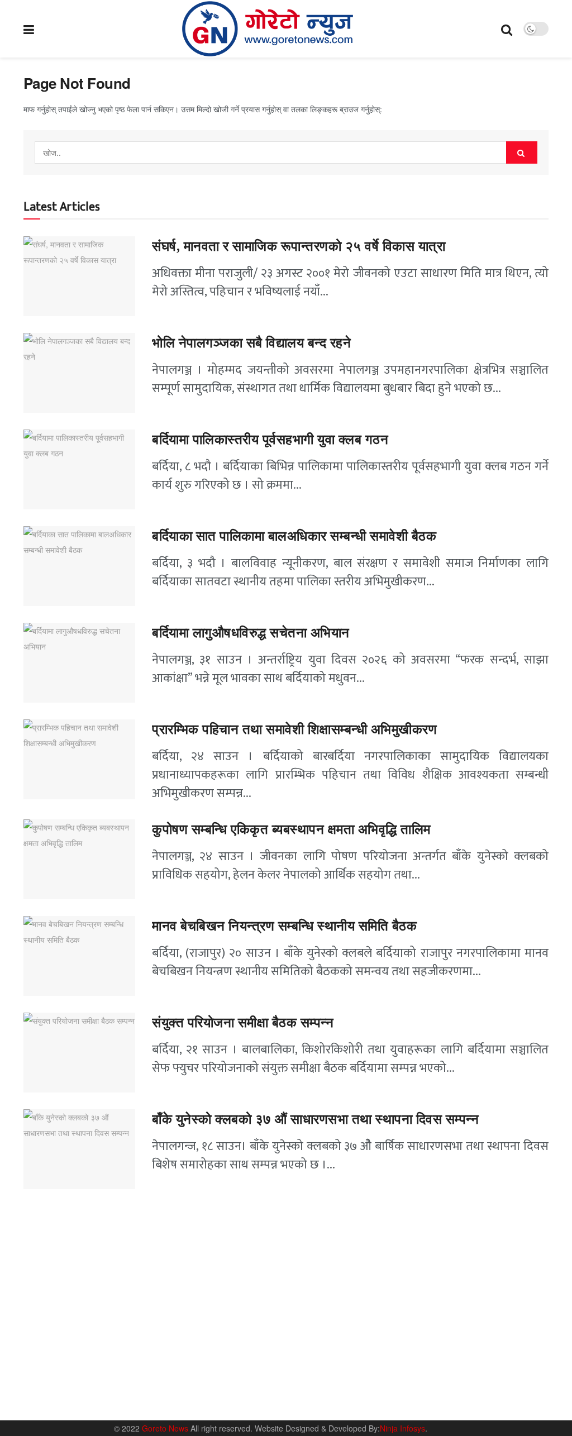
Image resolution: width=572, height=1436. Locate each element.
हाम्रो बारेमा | (402, 1380)
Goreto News (166, 1428)
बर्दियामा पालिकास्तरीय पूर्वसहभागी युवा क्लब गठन (270, 439)
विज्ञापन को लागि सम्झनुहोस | (495, 1380)
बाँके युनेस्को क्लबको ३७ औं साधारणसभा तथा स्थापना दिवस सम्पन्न (315, 1119)
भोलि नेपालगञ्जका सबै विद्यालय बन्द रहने (251, 343)
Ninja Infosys (402, 1428)
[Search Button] (521, 152)
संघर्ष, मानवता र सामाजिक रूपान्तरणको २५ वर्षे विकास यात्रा (298, 246)
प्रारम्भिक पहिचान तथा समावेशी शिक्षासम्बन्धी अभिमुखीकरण (296, 729)
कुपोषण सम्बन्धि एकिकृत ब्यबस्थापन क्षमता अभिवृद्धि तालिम (291, 829)
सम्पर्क (438, 1380)
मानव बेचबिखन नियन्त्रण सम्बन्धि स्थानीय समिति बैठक (286, 926)
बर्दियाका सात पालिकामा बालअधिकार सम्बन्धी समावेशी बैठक (294, 536)
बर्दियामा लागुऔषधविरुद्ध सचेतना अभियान (251, 633)
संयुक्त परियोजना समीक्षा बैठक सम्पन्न (242, 1022)
